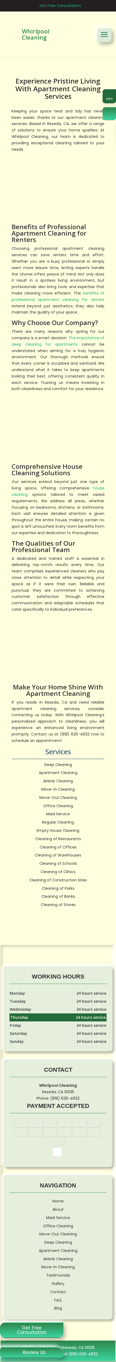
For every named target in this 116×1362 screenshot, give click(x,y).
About (58, 1209)
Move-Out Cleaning (58, 1234)
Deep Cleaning (58, 1242)
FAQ (58, 1300)
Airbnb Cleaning (58, 1259)
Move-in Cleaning (58, 1267)
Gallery (58, 1283)
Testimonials (58, 1275)
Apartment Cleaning (58, 1250)
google (57, 1152)
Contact (58, 1292)
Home (58, 1201)
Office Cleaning (58, 1226)
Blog (58, 1308)
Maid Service (58, 1217)
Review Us (34, 1352)
